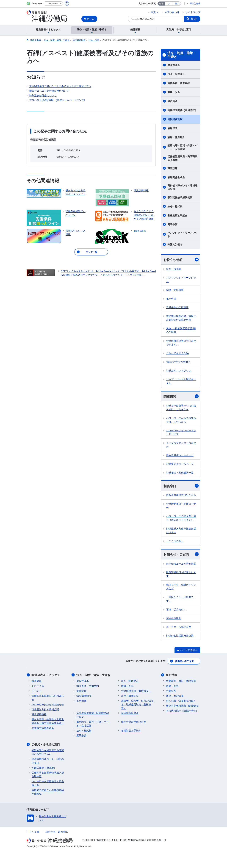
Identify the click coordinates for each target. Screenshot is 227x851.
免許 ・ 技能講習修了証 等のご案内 (181, 330)
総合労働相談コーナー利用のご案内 (48, 761)
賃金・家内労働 (174, 695)
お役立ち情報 (173, 260)
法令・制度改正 (176, 74)
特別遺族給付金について (43, 95)
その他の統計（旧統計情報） (182, 710)
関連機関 (170, 396)
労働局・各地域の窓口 (46, 744)
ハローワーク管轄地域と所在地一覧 (48, 783)
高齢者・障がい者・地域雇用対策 (182, 187)
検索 (194, 18)
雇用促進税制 (173, 618)
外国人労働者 (175, 244)
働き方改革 (174, 65)
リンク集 (34, 832)
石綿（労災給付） (176, 609)
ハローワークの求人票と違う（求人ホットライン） (181, 518)
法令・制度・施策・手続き (181, 55)
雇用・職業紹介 (176, 137)
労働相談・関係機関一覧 (179, 472)
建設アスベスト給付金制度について (49, 90)
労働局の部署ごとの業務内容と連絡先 (48, 792)
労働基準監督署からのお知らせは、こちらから (181, 407)
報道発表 (36, 681)
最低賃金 (173, 101)
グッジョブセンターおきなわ (181, 444)
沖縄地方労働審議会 (43, 728)
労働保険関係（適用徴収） (182, 110)
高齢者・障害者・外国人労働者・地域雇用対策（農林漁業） (137, 704)
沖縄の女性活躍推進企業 (179, 635)
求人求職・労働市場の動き (181, 700)
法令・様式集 (175, 206)
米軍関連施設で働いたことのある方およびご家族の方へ (60, 86)
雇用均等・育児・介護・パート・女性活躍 (182, 147)
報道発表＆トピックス (46, 675)
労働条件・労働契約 (179, 83)
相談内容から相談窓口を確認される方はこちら (48, 752)
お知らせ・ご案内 (176, 554)
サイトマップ (193, 12)
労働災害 (171, 690)
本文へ (154, 12)
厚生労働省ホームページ (179, 455)
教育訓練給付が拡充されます (181, 574)
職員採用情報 (39, 714)
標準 (161, 3)
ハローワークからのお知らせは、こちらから (181, 420)
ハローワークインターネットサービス (181, 432)
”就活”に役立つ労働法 (178, 361)
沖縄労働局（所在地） (44, 767)
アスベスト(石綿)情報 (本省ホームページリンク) (57, 100)
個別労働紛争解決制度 (180, 197)
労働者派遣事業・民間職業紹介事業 (182, 158)
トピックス (38, 685)
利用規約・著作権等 (56, 832)
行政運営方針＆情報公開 (45, 709)
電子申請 (173, 224)
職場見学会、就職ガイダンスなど (181, 586)
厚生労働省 (195, 3)
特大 (177, 3)
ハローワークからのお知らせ (48, 704)
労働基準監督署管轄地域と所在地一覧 (48, 774)
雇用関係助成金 (176, 177)
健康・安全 (174, 92)
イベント (36, 690)
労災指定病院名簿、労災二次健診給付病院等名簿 (181, 318)
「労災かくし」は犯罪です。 (179, 599)
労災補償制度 (175, 119)
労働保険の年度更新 (177, 307)
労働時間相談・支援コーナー (181, 505)
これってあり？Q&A (177, 353)
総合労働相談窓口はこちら (181, 495)
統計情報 (171, 675)
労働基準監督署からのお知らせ (48, 697)
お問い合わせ (171, 12)
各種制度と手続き (177, 215)
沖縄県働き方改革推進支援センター (181, 530)
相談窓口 (170, 486)
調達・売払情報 (175, 290)
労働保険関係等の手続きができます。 (181, 342)
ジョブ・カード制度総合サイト (181, 381)
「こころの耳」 (175, 541)
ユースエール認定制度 (178, 626)
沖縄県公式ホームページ (179, 464)
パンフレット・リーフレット (182, 234)
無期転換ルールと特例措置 (181, 563)
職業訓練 (173, 168)
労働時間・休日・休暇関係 (181, 681)
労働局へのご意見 (184, 661)
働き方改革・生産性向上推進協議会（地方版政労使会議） (48, 721)
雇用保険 (173, 128)
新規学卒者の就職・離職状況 (182, 705)
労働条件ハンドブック (178, 370)
